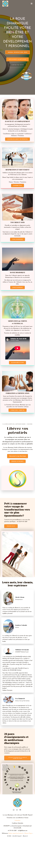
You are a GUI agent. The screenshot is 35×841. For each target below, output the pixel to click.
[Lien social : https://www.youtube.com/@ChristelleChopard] (17, 810)
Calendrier (17, 820)
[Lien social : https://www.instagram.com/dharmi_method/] (21, 810)
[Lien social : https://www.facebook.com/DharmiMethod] (14, 810)
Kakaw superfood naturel (16, 833)
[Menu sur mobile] (32, 4)
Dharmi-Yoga (28, 833)
